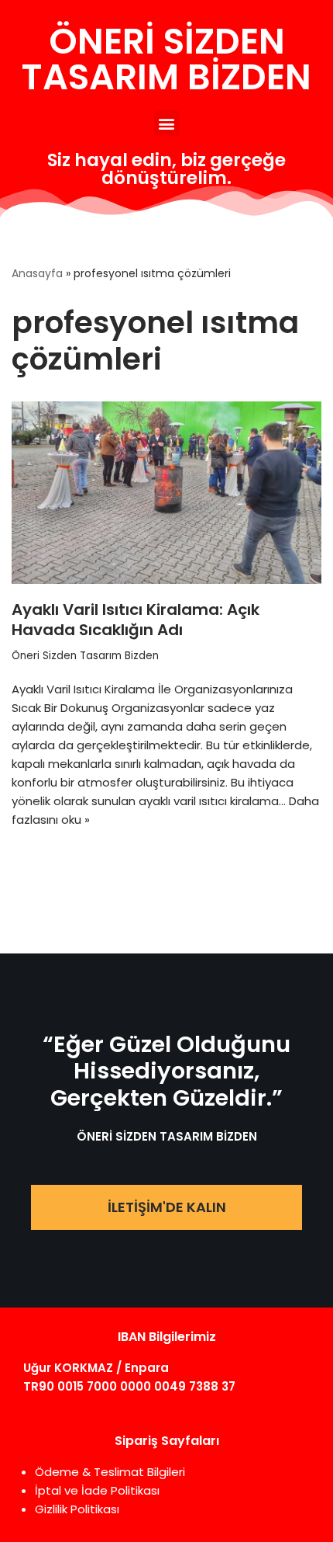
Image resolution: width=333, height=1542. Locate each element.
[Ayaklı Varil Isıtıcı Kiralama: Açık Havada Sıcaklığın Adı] (166, 492)
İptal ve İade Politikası (97, 1490)
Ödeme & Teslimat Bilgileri (110, 1472)
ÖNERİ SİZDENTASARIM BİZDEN (166, 59)
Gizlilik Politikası (77, 1509)
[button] (167, 123)
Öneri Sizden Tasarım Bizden (85, 655)
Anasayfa (37, 273)
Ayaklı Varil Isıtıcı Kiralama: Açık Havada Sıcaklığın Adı (135, 620)
